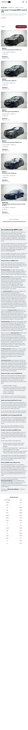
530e (7, 538)
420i (7, 530)
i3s (20, 525)
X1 (20, 505)
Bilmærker (11, 7)
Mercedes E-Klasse (10, 249)
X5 (20, 538)
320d (7, 517)
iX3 (20, 522)
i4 (7, 543)
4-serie (7, 528)
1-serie (7, 502)
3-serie (7, 515)
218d (21, 510)
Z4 (7, 533)
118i (20, 502)
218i (7, 510)
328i (21, 517)
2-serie (20, 507)
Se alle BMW (7, 500)
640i (21, 540)
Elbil (21, 500)
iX (7, 540)
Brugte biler (4, 7)
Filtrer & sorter (22, 26)
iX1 (7, 507)
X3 (7, 522)
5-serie (20, 533)
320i (21, 515)
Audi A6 (19, 249)
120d (7, 505)
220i (7, 512)
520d (7, 535)
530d (21, 535)
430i (21, 530)
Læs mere (3, 17)
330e (21, 520)
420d (21, 528)
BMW (16, 7)
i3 (7, 525)
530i (21, 543)
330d (7, 520)
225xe (20, 512)
